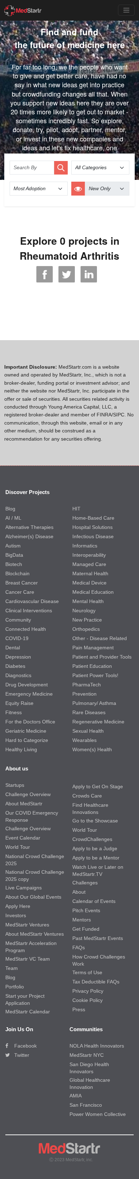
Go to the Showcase (95, 821)
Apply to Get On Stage (97, 786)
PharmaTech (86, 684)
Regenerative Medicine (98, 721)
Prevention (84, 694)
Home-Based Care (93, 518)
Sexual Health (88, 731)
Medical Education (93, 592)
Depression (18, 657)
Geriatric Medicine (25, 731)
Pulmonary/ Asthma (94, 703)
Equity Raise (19, 703)
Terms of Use (87, 972)
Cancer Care (19, 592)
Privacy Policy (87, 991)
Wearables (84, 740)
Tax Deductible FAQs (95, 982)
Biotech (13, 564)
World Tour (17, 847)
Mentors (81, 920)
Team (11, 968)
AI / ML (13, 518)
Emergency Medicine (29, 694)
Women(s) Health (92, 749)
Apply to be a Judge (94, 848)
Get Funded (85, 929)
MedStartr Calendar (27, 1011)
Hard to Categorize (26, 740)
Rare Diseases (88, 712)
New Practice (87, 620)
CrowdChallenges (92, 839)
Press (78, 1009)
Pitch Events (86, 910)
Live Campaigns (23, 887)
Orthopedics (86, 629)
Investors (15, 915)
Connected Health (25, 629)
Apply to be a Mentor (95, 858)
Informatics (84, 546)
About (79, 892)
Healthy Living (21, 749)
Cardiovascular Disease (32, 601)
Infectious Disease (93, 536)
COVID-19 (17, 638)
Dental (12, 647)
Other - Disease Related (99, 638)
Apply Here (17, 906)
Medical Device (89, 583)
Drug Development (26, 684)
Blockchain (17, 573)
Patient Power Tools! (95, 675)
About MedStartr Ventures (34, 934)
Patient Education (92, 666)
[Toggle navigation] (126, 10)
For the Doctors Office (30, 721)
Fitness (13, 712)
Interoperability (89, 555)
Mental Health (88, 601)
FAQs (78, 947)
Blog (10, 508)
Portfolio (14, 987)
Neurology (84, 610)
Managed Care (89, 564)
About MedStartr (23, 803)
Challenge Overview (28, 794)
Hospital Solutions (92, 527)
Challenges (85, 882)
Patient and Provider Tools (102, 657)
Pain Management (93, 647)
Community (18, 620)
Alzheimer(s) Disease (29, 536)
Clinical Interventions (28, 610)
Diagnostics (18, 675)
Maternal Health (90, 573)
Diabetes (15, 666)
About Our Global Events (33, 897)
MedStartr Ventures (27, 925)
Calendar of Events (93, 901)
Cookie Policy (87, 1000)
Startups (14, 785)
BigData (14, 555)
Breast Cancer (21, 583)
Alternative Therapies (29, 527)
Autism (13, 546)
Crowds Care (87, 796)
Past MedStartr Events (97, 938)
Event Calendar (22, 838)
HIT (76, 508)
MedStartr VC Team (27, 959)
